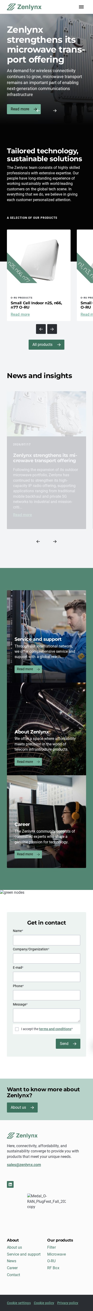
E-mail (18, 967)
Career (12, 1268)
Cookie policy (44, 1303)
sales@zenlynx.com (24, 1164)
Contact (13, 1275)
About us (18, 1107)
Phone (18, 986)
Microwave (56, 1254)
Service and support (24, 1254)
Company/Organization (31, 949)
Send (64, 1043)
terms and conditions (55, 1029)
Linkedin (10, 1184)
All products (42, 344)
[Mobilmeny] (81, 7)
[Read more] (39, 275)
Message (20, 1004)
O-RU (51, 1261)
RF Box (53, 1268)
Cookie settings (19, 1303)
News (11, 1261)
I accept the (47, 1029)
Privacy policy (67, 1303)
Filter (51, 1247)
